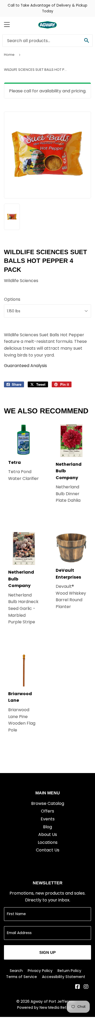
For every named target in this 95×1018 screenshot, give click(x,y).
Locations (48, 842)
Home (9, 54)
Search (16, 970)
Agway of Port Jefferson (53, 1001)
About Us (47, 834)
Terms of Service (21, 976)
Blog (47, 827)
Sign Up (47, 952)
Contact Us (47, 850)
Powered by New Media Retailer (45, 1007)
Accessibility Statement (63, 976)
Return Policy (69, 970)
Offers (47, 811)
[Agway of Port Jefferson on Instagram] (86, 987)
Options (12, 299)
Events (48, 819)
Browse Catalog (47, 803)
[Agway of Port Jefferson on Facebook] (77, 987)
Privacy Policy (40, 970)
